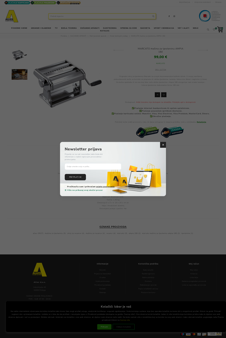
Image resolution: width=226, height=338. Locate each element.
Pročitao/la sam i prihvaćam (91, 186)
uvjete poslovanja (105, 186)
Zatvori (163, 145)
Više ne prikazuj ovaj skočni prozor (85, 190)
